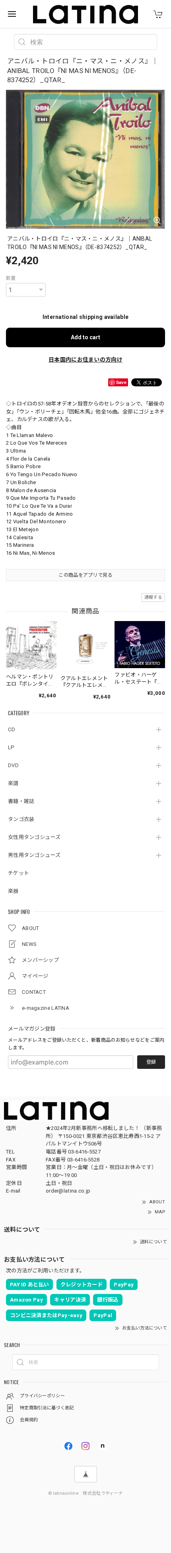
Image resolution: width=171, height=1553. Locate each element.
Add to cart (85, 337)
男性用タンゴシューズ (34, 855)
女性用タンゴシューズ (34, 837)
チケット (18, 873)
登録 (151, 1062)
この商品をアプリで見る (85, 575)
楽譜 (13, 783)
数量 (11, 278)
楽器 (13, 891)
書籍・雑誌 (21, 801)
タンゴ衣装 (21, 819)
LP (11, 747)
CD (12, 729)
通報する (153, 597)
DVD (13, 765)
